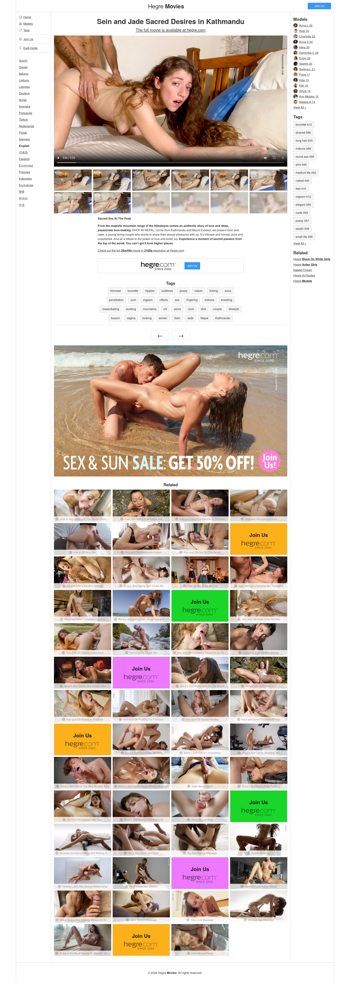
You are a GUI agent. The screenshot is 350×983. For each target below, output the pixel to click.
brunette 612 (304, 124)
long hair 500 (304, 140)
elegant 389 (303, 204)
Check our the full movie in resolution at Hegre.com (141, 250)
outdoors (167, 291)
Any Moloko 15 (308, 96)
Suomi (23, 60)
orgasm (148, 300)
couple (217, 309)
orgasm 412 (303, 196)
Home (27, 17)
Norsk (23, 100)
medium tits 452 (306, 172)
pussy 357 (302, 220)
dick (203, 309)
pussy (183, 291)
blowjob (234, 309)
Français (24, 172)
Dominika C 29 (308, 53)
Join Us (319, 6)
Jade (190, 318)
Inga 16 (304, 80)
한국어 (23, 198)
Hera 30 (304, 47)
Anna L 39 (305, 25)
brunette (133, 291)
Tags (26, 30)
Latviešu (24, 87)
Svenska (24, 106)
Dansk (23, 67)
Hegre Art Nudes (304, 275)
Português (25, 113)
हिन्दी (21, 192)
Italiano (23, 74)
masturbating (110, 309)
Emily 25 (304, 58)
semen (163, 318)
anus (228, 291)
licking (213, 291)
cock (191, 309)
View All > (299, 107)
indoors (209, 300)
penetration (116, 300)
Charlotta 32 (307, 36)
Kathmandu (222, 318)
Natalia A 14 (307, 102)
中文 (22, 205)
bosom (115, 318)
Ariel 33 (304, 31)
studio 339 (302, 228)
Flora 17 (304, 74)
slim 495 (301, 164)
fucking (147, 318)
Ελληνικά (26, 165)
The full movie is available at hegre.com (171, 30)
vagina (131, 318)
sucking (131, 309)
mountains (149, 309)
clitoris (164, 300)
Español (24, 159)
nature (198, 291)
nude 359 (302, 212)
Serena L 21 (307, 69)
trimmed (115, 291)
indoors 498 (303, 148)
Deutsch (24, 93)
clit (165, 309)
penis (177, 309)
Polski (23, 133)
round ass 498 (305, 156)
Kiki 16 (303, 85)
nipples (150, 291)
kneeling (226, 300)
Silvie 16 (304, 91)
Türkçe (23, 119)
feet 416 (301, 188)
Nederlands (26, 126)
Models (28, 23)
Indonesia (25, 178)
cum (133, 300)
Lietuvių (24, 80)
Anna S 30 (306, 42)
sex (177, 300)
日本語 (23, 152)
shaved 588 (303, 132)
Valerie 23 (305, 64)
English (24, 146)
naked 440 (302, 180)
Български (26, 185)
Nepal (204, 318)
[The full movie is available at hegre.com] (151, 202)
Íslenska (24, 139)
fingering (192, 300)
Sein (177, 318)
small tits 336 (304, 237)
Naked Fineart (302, 270)
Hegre (166, 6)
